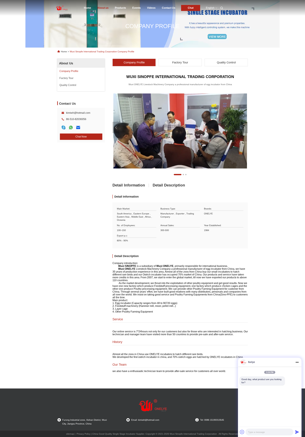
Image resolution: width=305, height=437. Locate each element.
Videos (151, 8)
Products (120, 8)
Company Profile (134, 62)
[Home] (61, 8)
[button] (177, 174)
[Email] (78, 127)
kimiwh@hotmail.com (78, 112)
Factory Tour (180, 62)
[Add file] (242, 431)
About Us (66, 63)
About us (102, 8)
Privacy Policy (83, 434)
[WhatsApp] (70, 127)
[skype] (63, 127)
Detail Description (169, 185)
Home (87, 8)
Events (136, 8)
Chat (190, 8)
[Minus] (297, 362)
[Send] (297, 431)
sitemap (70, 434)
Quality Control (226, 62)
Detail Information (128, 185)
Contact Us (168, 8)
